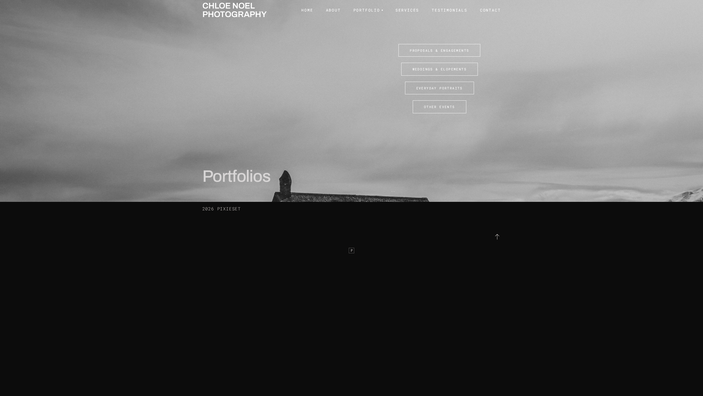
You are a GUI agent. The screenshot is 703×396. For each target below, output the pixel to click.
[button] (497, 236)
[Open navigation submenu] (381, 10)
